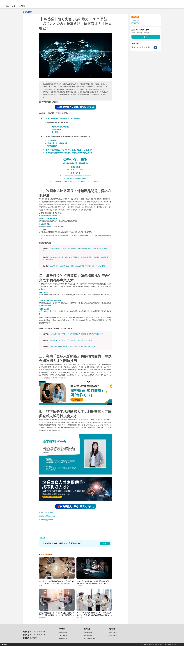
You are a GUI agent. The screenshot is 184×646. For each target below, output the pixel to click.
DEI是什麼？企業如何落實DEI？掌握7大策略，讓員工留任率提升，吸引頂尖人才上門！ (78, 266)
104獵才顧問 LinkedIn (46, 520)
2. (56, 129)
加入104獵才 (113, 635)
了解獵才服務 (88, 632)
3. (54, 132)
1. (60, 127)
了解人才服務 (63, 635)
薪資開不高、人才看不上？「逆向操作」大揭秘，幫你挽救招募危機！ (72, 340)
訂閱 (145, 36)
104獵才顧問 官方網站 (46, 512)
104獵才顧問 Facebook (47, 516)
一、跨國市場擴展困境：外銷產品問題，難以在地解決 (61, 118)
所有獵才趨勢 (27, 12)
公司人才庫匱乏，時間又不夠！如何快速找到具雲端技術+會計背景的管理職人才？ (76, 334)
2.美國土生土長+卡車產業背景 (57, 143)
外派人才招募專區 (89, 638)
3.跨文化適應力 (52, 146)
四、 (67, 153)
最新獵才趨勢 (88, 635)
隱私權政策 (4, 644)
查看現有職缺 (63, 632)
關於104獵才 (113, 632)
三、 (67, 150)
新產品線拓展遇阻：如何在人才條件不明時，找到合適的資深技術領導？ (73, 346)
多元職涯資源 (63, 638)
